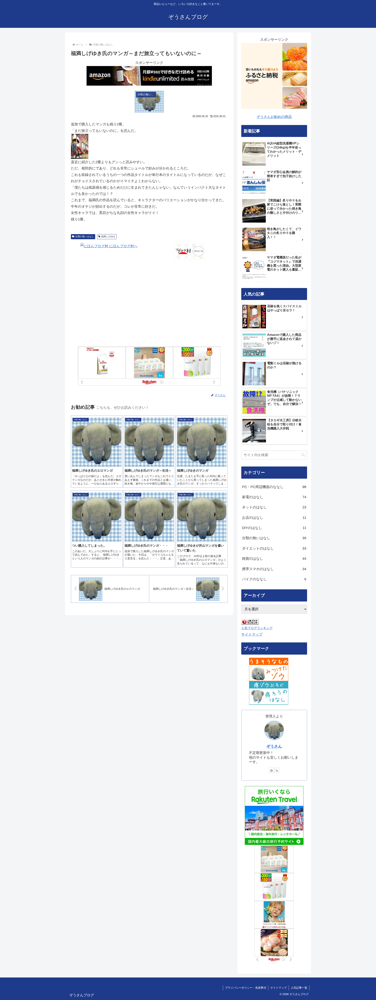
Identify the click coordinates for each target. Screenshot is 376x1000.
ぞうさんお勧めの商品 (274, 117)
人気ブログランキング (257, 628)
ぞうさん (274, 746)
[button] (303, 455)
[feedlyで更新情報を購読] (271, 770)
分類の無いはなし (84, 236)
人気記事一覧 (299, 987)
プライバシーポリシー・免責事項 (245, 987)
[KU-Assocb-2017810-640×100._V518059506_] (149, 75)
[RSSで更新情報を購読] (276, 770)
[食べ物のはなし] (268, 669)
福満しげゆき (108, 236)
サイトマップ (251, 634)
